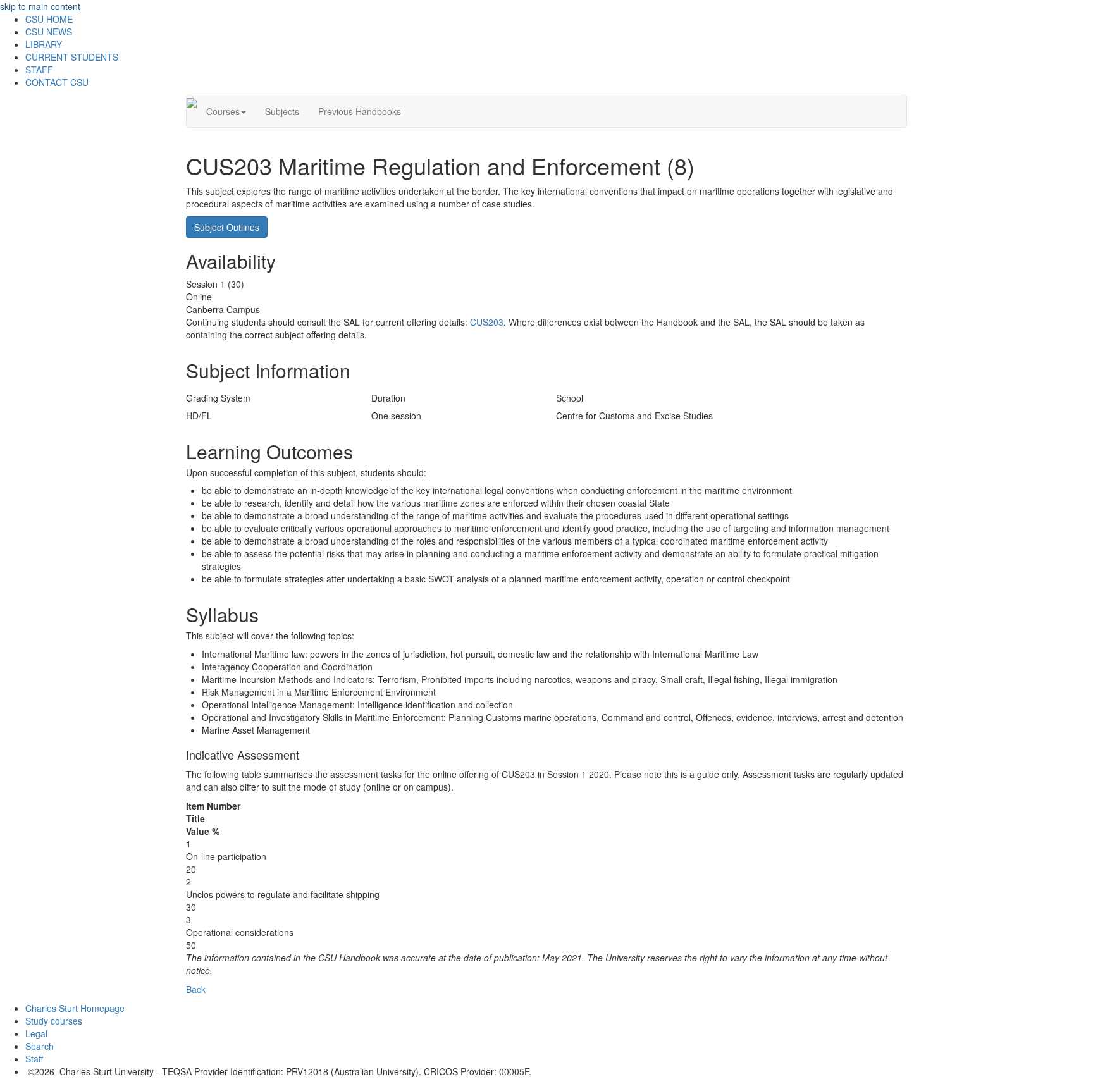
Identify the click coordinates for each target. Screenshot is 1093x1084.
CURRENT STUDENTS (71, 57)
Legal (36, 1033)
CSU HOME (49, 19)
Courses (223, 111)
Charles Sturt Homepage (75, 1008)
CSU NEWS (48, 31)
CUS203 (486, 322)
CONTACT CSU (57, 82)
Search (39, 1046)
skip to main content (40, 6)
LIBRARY (43, 44)
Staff (34, 1058)
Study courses (53, 1020)
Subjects (282, 111)
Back (196, 989)
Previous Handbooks (359, 111)
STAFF (39, 69)
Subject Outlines (226, 227)
